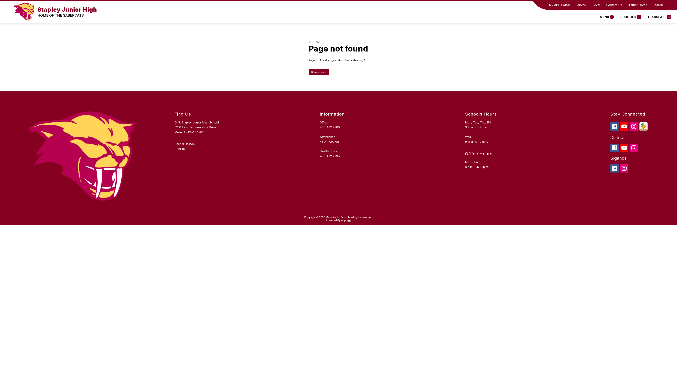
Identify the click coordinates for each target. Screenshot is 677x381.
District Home (637, 5)
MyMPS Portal (559, 5)
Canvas (580, 5)
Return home (318, 72)
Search (658, 5)
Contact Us (614, 5)
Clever (596, 5)
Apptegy (346, 220)
